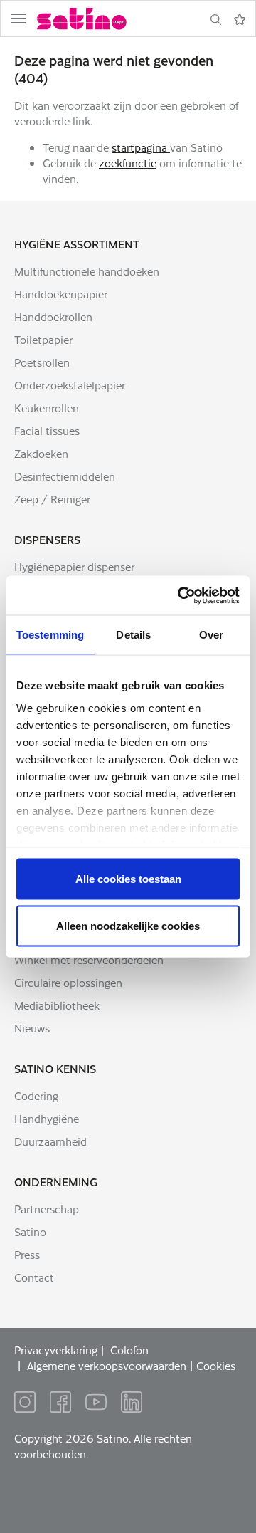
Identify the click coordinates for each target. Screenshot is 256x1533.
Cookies (215, 1365)
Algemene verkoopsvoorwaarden (106, 1365)
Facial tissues (47, 430)
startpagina (141, 147)
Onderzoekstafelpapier (69, 384)
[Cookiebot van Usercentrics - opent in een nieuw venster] (181, 595)
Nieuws (32, 1027)
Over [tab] (211, 635)
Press (27, 1254)
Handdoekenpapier (60, 293)
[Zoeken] (215, 20)
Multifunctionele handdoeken (86, 270)
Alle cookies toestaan (128, 879)
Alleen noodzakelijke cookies (128, 925)
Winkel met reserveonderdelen (89, 959)
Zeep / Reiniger (52, 498)
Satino (30, 1231)
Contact (34, 1277)
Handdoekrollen (53, 316)
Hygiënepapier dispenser (74, 566)
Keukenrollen (46, 407)
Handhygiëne (46, 1118)
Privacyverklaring (55, 1349)
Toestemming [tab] (50, 635)
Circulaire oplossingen (68, 982)
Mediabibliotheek (57, 1005)
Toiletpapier (43, 339)
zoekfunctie (127, 162)
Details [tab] (133, 635)
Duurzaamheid (50, 1141)
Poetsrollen (42, 362)
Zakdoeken (41, 453)
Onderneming (55, 1181)
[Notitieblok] (239, 20)
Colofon (129, 1349)
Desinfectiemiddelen (64, 476)
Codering (36, 1095)
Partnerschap (46, 1208)
